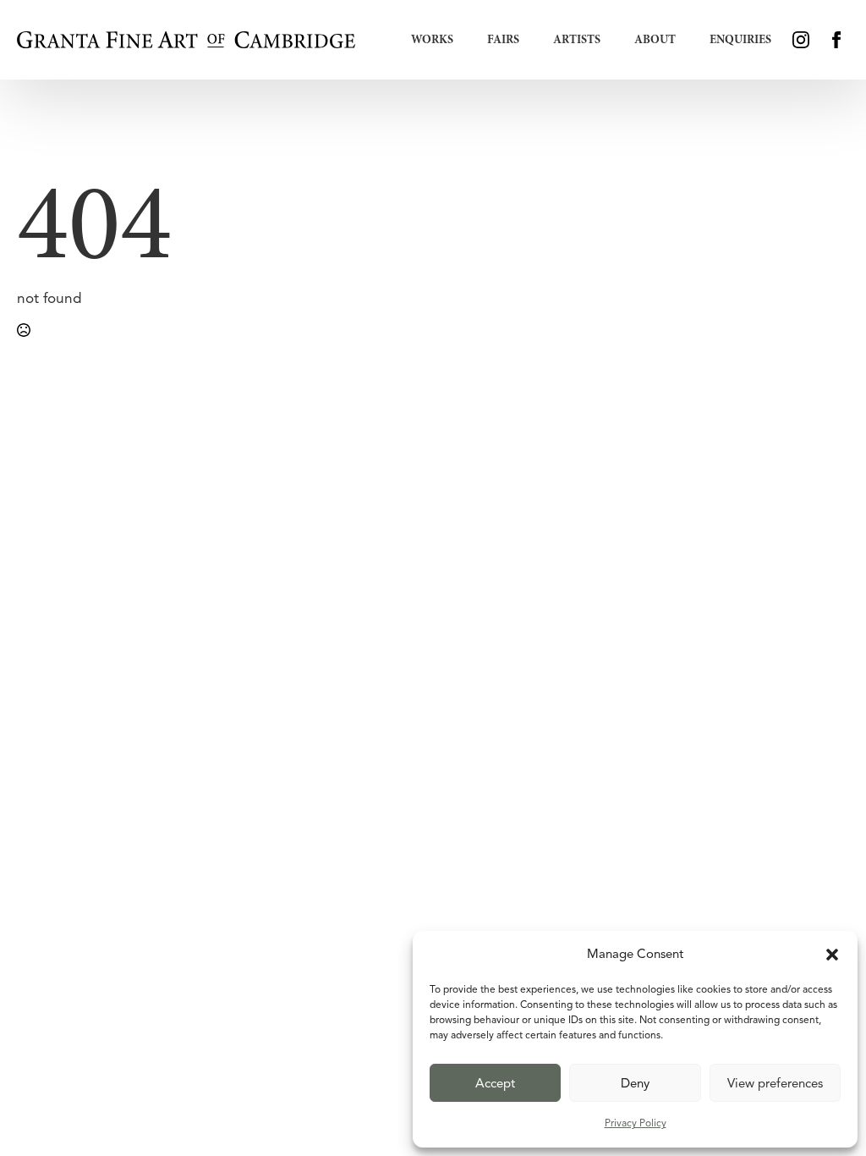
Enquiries (740, 39)
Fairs (503, 39)
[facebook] (836, 39)
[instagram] (801, 39)
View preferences (775, 1083)
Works (432, 39)
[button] (832, 954)
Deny (635, 1083)
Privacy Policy (635, 1122)
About (655, 39)
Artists (576, 39)
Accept (495, 1083)
